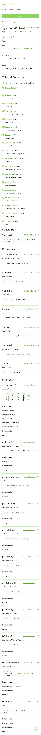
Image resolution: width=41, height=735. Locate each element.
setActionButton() (12, 213)
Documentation (8, 4)
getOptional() (10, 190)
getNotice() (9, 182)
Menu (20, 16)
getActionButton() (12, 158)
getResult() (9, 198)
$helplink (8, 103)
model (9, 22)
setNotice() (9, 221)
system (16, 22)
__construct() (10, 143)
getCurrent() (10, 166)
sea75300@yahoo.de (25, 48)
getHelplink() (10, 174)
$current (8, 96)
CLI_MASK (8, 83)
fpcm (4, 22)
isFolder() (8, 205)
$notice (8, 119)
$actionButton (10, 88)
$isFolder (8, 111)
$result (7, 135)
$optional (8, 127)
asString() (9, 150)
